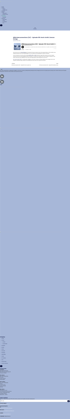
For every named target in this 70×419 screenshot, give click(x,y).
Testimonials (5, 343)
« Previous (21, 64)
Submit (68, 401)
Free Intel (4, 17)
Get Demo (35, 28)
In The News (5, 21)
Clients (3, 7)
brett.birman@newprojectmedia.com (6, 408)
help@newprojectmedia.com (5, 404)
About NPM (4, 19)
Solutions (3, 11)
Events (3, 12)
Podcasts (4, 16)
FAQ (3, 22)
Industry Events (5, 14)
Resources (3, 15)
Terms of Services (5, 363)
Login (35, 27)
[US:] (2, 76)
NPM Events (5, 13)
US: (0, 79)
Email (1, 400)
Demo (3, 349)
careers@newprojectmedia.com (5, 414)
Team (4, 20)
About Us (3, 18)
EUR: (1, 84)
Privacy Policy (4, 361)
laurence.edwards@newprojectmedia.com (7, 410)
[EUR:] (2, 82)
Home (3, 6)
